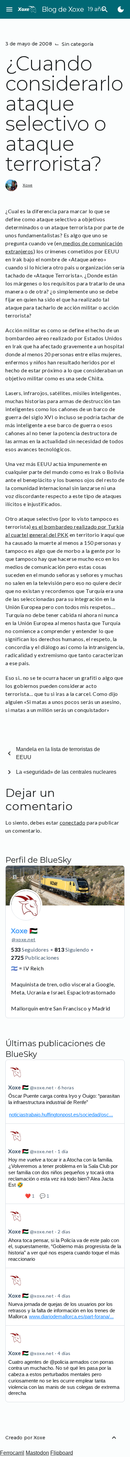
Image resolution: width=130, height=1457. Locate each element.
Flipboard (61, 1453)
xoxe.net (24, 939)
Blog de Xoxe (63, 9)
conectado (73, 822)
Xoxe (28, 185)
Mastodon (37, 1453)
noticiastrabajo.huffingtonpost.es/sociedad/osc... (61, 1114)
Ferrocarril (12, 1453)
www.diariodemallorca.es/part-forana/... (71, 1316)
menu (9, 9)
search (105, 9)
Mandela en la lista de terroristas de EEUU (58, 753)
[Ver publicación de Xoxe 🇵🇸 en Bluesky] (65, 1091)
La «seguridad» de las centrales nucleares (66, 772)
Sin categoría (77, 44)
